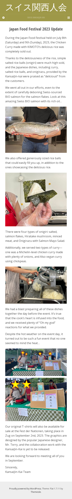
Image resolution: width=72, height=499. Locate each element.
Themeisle (36, 491)
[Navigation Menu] (68, 17)
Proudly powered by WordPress (25, 488)
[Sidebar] (3, 17)
